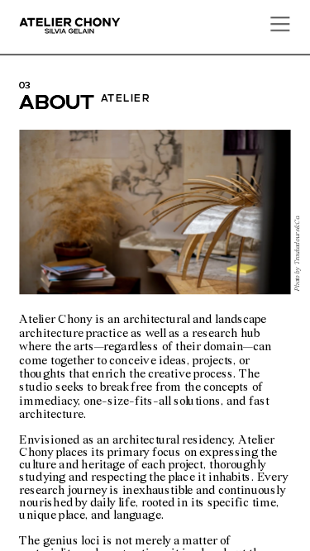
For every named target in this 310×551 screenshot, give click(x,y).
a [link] (27, 104)
